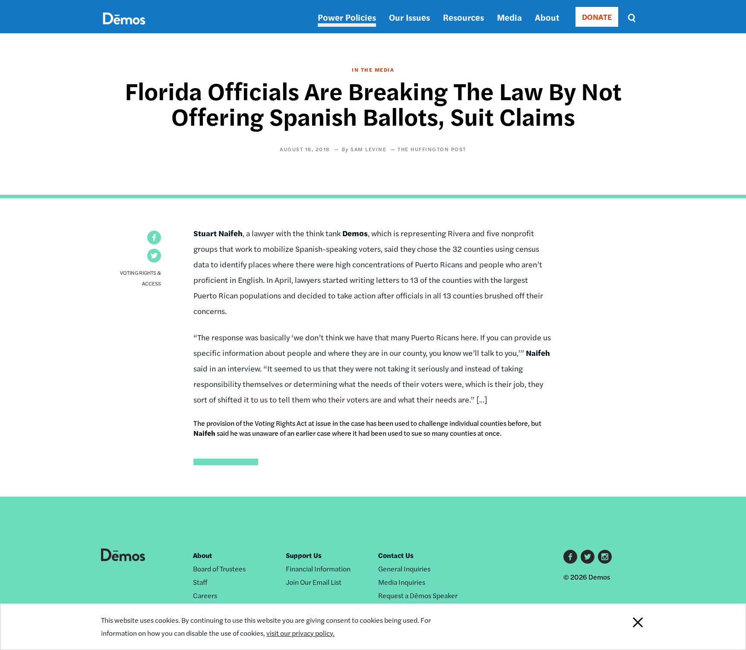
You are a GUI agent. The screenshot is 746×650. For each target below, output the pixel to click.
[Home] (124, 28)
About (547, 17)
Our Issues (409, 17)
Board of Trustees (219, 569)
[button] (154, 237)
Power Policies (347, 17)
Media (509, 17)
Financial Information (318, 569)
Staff (200, 582)
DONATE (597, 16)
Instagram (605, 557)
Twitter (587, 557)
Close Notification (627, 627)
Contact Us (396, 555)
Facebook (570, 557)
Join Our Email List (313, 582)
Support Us (304, 555)
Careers (205, 595)
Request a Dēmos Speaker (418, 595)
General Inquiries (404, 569)
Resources (463, 17)
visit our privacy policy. (300, 633)
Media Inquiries (401, 582)
